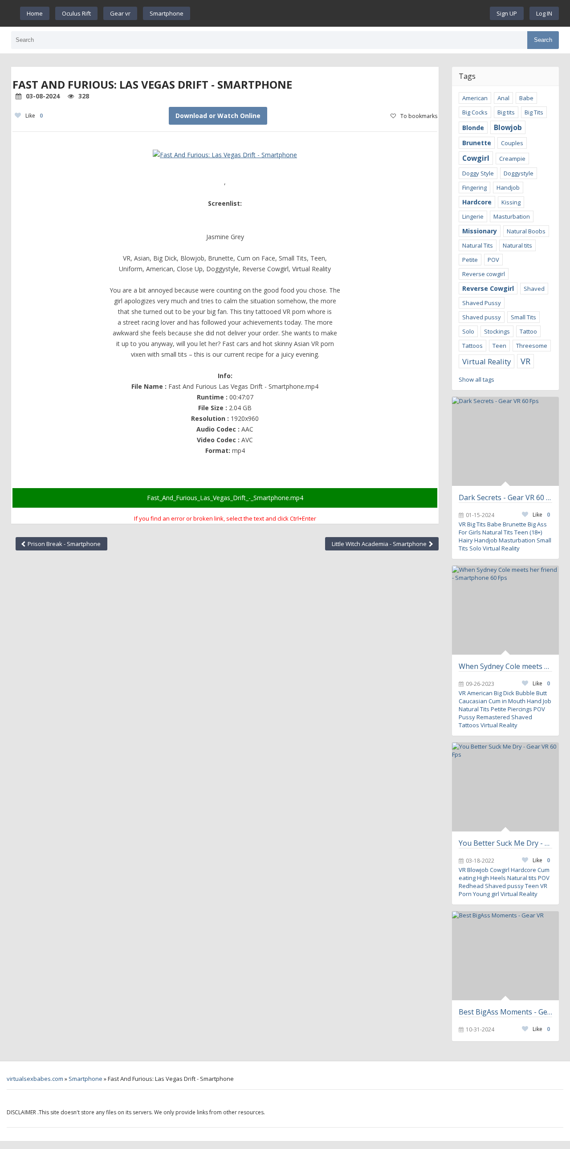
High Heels (491, 878)
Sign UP (507, 13)
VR (525, 361)
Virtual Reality (486, 361)
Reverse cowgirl (483, 274)
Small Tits (523, 317)
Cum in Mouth (507, 701)
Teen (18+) (528, 532)
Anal (503, 98)
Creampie (512, 159)
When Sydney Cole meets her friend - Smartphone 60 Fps (505, 666)
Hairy (466, 540)
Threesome (531, 346)
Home (35, 13)
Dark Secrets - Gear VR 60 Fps (505, 497)
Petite (470, 260)
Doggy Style (478, 173)
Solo (468, 331)
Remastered (493, 717)
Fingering (474, 187)
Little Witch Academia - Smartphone (380, 544)
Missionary (479, 231)
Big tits (506, 112)
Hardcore (477, 202)
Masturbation (511, 216)
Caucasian (473, 701)
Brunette (476, 143)
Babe (526, 98)
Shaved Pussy (481, 303)
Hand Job (539, 701)
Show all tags (476, 379)
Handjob (508, 187)
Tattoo (528, 331)
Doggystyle (518, 173)
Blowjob (508, 127)
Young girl (486, 894)
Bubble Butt (531, 693)
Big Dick (504, 693)
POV (493, 260)
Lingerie (473, 216)
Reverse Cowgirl (488, 288)
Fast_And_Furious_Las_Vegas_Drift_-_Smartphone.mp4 (225, 497)
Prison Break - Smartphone (63, 544)
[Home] (340, 13)
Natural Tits (477, 245)
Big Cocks (475, 112)
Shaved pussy (481, 317)
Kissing (511, 202)
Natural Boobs (526, 231)
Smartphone (166, 13)
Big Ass (537, 524)
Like (34, 115)
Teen (499, 346)
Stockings (497, 331)
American (475, 98)
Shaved (534, 289)
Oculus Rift (76, 13)
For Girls (470, 532)
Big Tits (534, 112)
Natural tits (517, 245)
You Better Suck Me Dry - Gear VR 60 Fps (505, 843)
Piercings (520, 709)
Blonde (473, 127)
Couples (512, 143)
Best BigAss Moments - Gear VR (505, 1012)
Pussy (467, 717)
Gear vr (120, 13)
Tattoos (472, 346)
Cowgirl (475, 158)
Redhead (471, 886)
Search (543, 40)
